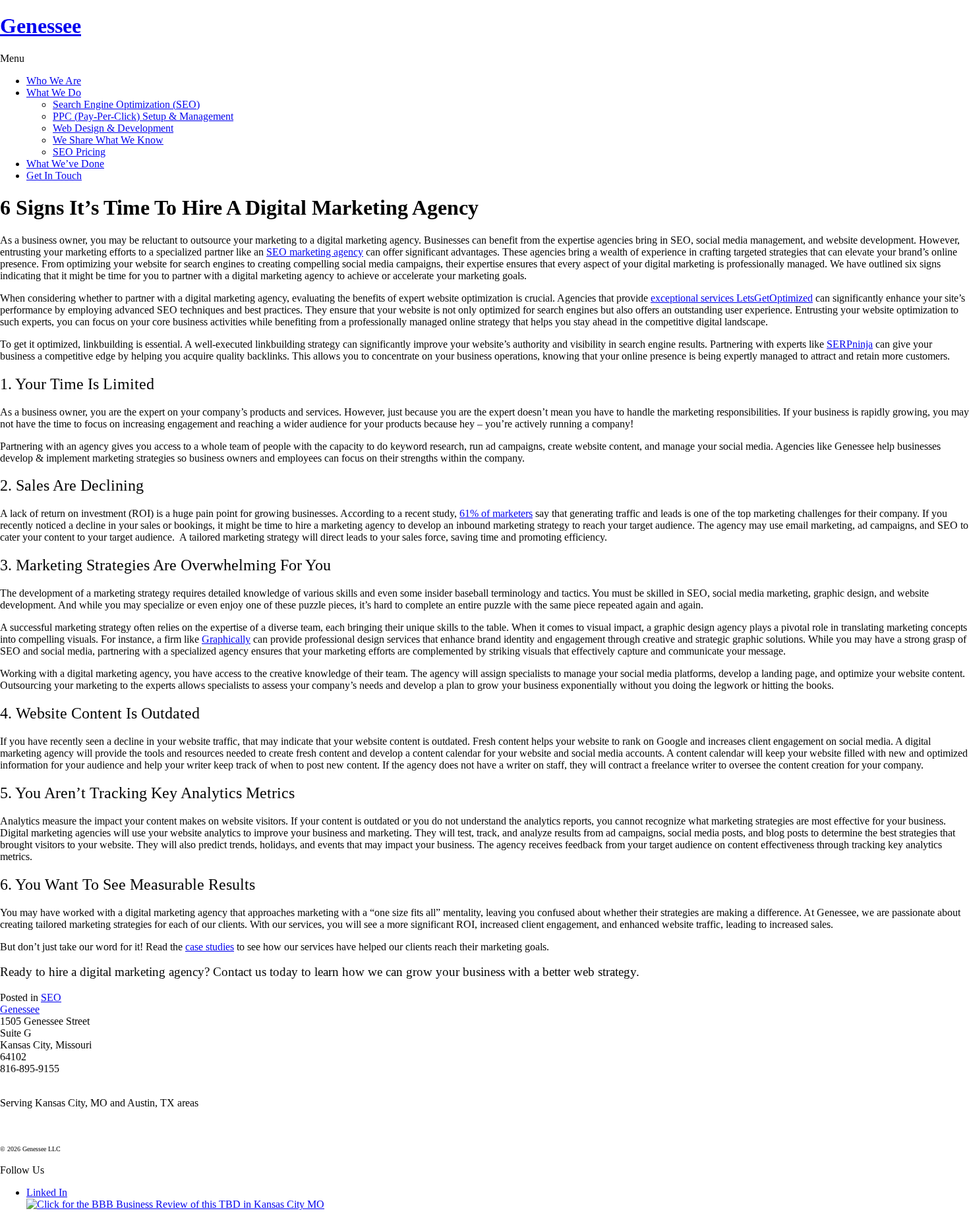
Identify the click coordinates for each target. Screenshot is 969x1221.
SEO (51, 997)
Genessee (40, 26)
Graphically (226, 639)
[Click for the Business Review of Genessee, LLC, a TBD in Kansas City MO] (175, 1204)
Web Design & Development (113, 128)
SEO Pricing (79, 151)
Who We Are (53, 80)
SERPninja (850, 344)
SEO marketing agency (314, 252)
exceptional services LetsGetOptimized (732, 298)
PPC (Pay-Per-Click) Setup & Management (143, 116)
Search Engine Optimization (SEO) (126, 104)
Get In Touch (54, 175)
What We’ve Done (65, 163)
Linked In (46, 1192)
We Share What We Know (108, 140)
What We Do (53, 92)
